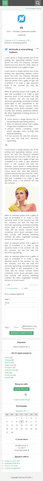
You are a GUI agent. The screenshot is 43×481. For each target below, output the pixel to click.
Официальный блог (12, 463)
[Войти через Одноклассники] (30, 394)
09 (28, 40)
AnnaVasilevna (12, 288)
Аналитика (9, 375)
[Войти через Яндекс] (21, 394)
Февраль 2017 (21, 411)
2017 (15, 40)
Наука (7, 372)
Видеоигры (9, 365)
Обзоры (8, 360)
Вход (39, 8)
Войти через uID (21, 389)
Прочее (8, 377)
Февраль (22, 40)
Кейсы (7, 357)
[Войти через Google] (25, 395)
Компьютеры (10, 370)
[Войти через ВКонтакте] (13, 394)
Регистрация (31, 8)
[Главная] (21, 22)
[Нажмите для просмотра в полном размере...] (6, 146)
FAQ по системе (11, 466)
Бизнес (7, 362)
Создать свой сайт (12, 461)
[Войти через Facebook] (17, 394)
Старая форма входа (21, 399)
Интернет (9, 367)
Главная (8, 40)
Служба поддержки (12, 468)
